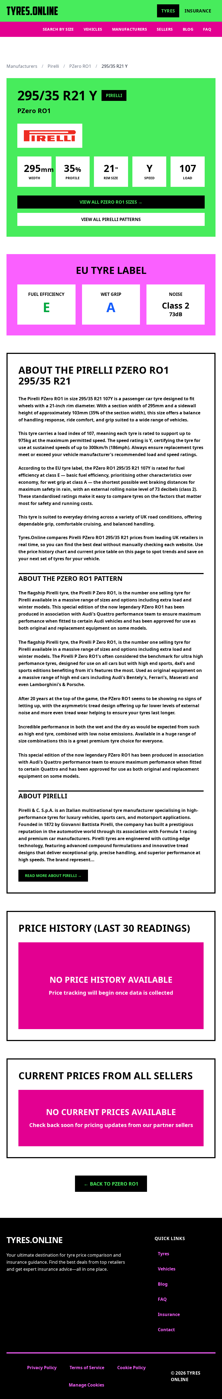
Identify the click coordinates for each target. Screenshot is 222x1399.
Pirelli (53, 66)
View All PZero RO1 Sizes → (111, 202)
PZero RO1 (80, 66)
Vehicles (93, 29)
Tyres (168, 11)
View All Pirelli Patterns (111, 219)
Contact (166, 1330)
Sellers (165, 29)
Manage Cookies (86, 1385)
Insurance (198, 11)
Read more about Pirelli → (53, 875)
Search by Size (58, 29)
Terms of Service (87, 1368)
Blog (188, 29)
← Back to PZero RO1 (111, 1183)
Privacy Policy (42, 1368)
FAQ (207, 29)
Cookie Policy (131, 1368)
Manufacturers (129, 29)
